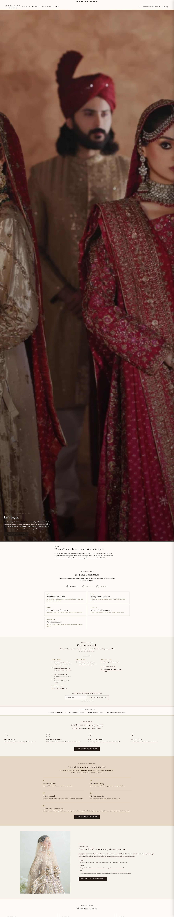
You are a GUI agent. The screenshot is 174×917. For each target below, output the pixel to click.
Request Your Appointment (16, 534)
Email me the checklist (98, 697)
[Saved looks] (163, 7)
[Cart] (167, 7)
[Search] (139, 7)
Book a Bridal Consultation (151, 6)
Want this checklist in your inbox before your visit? (87, 693)
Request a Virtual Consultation (92, 878)
